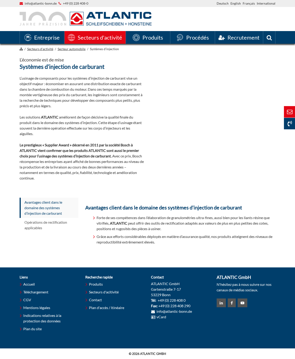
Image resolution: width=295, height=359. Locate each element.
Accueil (29, 284)
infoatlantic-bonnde (41, 3)
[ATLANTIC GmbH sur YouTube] (242, 302)
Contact (95, 300)
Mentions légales (36, 307)
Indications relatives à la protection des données (42, 318)
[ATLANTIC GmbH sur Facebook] (232, 302)
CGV (27, 300)
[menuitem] (42, 37)
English (235, 3)
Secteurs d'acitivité (104, 292)
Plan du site (32, 329)
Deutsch (223, 3)
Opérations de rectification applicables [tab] (45, 225)
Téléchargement (35, 292)
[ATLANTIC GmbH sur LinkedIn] (221, 302)
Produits (96, 284)
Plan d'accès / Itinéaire (106, 307)
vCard (161, 317)
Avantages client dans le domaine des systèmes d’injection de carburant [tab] (43, 207)
